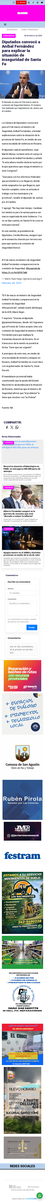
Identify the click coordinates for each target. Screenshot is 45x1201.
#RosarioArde (33, 268)
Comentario (12, 599)
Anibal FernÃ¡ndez (29, 30)
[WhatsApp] (29, 2)
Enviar (32, 627)
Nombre (11, 589)
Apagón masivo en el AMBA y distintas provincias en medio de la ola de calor (22, 553)
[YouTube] (42, 2)
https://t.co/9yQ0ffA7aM (14, 272)
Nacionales (12, 30)
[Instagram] (37, 2)
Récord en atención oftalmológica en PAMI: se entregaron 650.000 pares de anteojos (22, 468)
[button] (14, 2)
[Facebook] (33, 2)
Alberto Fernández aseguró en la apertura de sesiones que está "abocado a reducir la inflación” (19, 513)
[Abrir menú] (5, 24)
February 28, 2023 (11, 283)
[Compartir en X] (12, 427)
